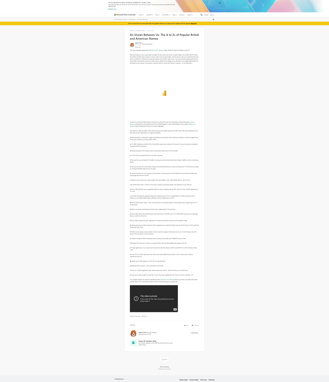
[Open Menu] (213, 19)
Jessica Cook (138, 43)
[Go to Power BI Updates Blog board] (133, 342)
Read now (193, 23)
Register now (112, 9)
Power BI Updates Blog (142, 19)
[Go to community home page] (124, 15)
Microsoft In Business (157, 50)
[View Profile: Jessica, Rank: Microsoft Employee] (132, 45)
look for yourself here (167, 279)
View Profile (194, 333)
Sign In (212, 14)
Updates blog (132, 19)
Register (206, 14)
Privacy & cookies (194, 379)
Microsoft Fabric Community (120, 19)
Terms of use (203, 379)
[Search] (202, 15)
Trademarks (212, 379)
